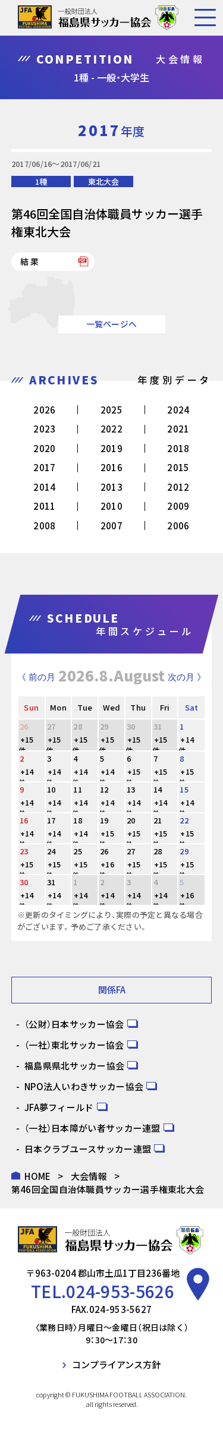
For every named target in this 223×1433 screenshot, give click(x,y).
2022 (111, 428)
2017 (44, 467)
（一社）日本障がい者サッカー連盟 (92, 1128)
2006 (178, 525)
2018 (178, 448)
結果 (30, 261)
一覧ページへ (111, 324)
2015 (178, 467)
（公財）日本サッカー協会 (74, 1024)
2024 (178, 409)
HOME (37, 1176)
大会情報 (89, 1176)
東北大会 (103, 181)
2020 (44, 448)
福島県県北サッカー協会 (74, 1065)
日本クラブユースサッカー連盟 (87, 1148)
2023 (44, 428)
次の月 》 (187, 677)
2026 (44, 409)
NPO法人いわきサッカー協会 (83, 1086)
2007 (111, 525)
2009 (178, 506)
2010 (111, 506)
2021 (178, 428)
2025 (111, 409)
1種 (41, 181)
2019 (111, 448)
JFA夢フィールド (59, 1107)
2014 (44, 487)
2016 (111, 467)
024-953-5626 (120, 1291)
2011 (44, 506)
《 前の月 (36, 677)
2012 (178, 487)
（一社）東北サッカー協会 (74, 1045)
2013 (111, 487)
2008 (44, 525)
